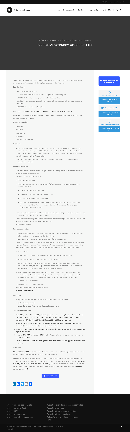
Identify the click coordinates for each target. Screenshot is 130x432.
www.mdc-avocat (26, 364)
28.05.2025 (17, 352)
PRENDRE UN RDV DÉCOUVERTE (110, 81)
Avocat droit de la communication (61, 411)
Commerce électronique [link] (24, 291)
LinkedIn (46, 364)
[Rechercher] (117, 10)
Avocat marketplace (55, 408)
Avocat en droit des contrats (19, 405)
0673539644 (105, 2)
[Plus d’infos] (120, 10)
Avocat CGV (12, 411)
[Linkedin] (121, 426)
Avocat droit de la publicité (58, 414)
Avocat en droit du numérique (20, 417)
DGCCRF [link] (26, 352)
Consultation (37, 364)
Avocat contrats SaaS (16, 408)
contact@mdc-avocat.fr (117, 2)
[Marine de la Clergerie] (18, 10)
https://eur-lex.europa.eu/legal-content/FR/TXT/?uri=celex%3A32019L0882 (45, 111)
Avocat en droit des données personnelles (65, 405)
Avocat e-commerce (16, 414)
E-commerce (77, 40)
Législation (87, 40)
